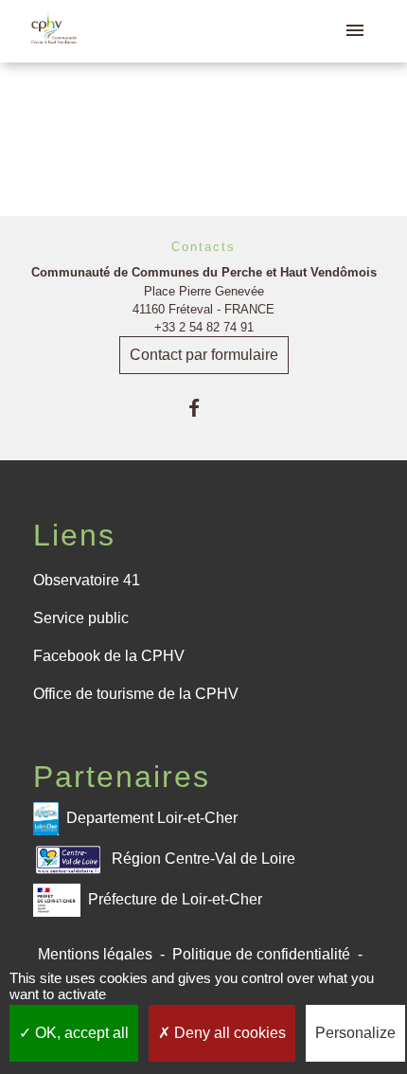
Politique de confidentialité (261, 954)
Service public (81, 618)
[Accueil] (54, 30)
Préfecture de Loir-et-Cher (175, 899)
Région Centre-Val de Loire (203, 858)
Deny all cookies (228, 1033)
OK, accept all (80, 1033)
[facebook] (203, 407)
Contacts (203, 247)
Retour (203, 130)
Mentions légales (95, 954)
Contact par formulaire (204, 355)
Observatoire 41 (86, 580)
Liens (74, 535)
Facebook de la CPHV (109, 656)
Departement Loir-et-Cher (152, 818)
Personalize (355, 1033)
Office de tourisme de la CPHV (136, 694)
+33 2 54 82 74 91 (204, 327)
